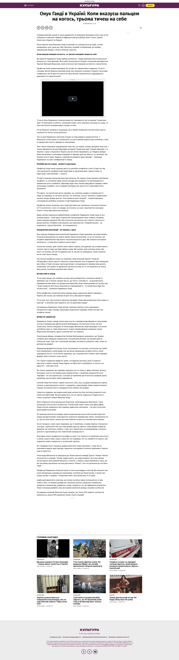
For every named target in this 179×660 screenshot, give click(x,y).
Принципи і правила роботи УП (119, 637)
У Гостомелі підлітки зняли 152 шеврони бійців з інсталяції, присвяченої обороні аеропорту (87, 564)
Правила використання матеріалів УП (94, 637)
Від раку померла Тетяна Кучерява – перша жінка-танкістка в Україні (52, 563)
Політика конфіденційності (71, 637)
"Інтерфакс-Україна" (108, 644)
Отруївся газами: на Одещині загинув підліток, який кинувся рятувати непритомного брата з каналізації (124, 565)
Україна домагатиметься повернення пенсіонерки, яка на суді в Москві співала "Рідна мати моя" (52, 600)
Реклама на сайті (55, 637)
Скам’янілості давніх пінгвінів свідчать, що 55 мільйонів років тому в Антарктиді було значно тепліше (87, 600)
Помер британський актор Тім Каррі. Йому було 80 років (123, 598)
